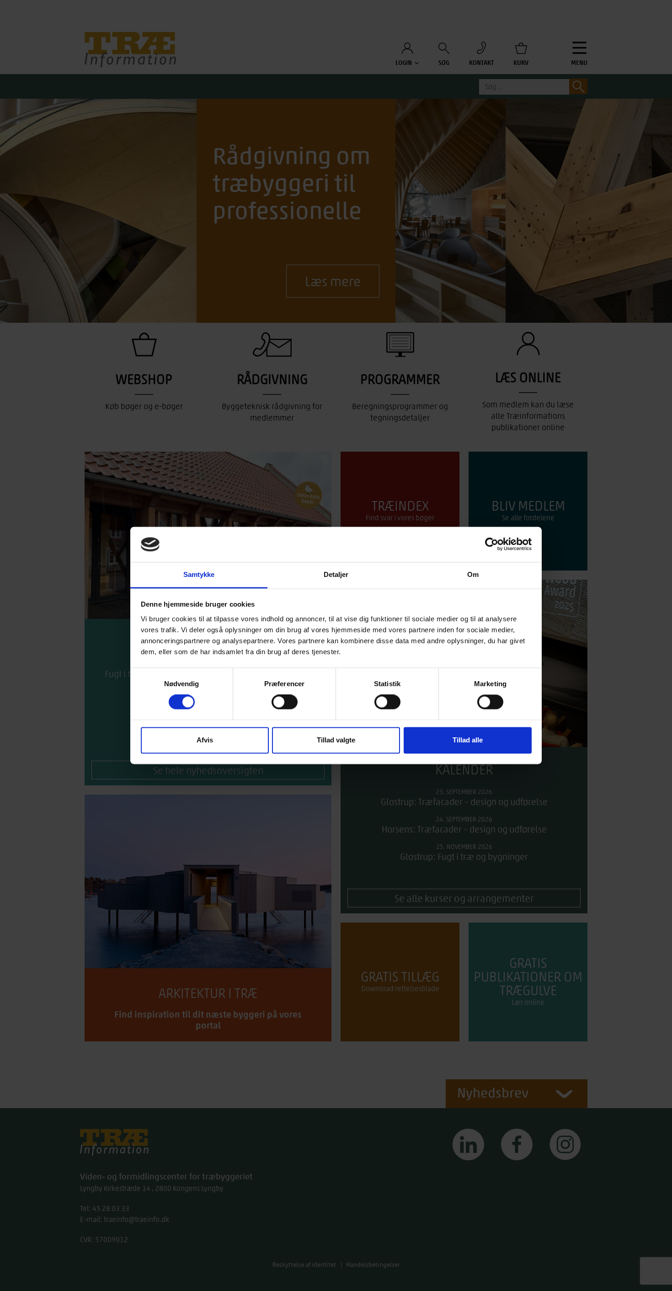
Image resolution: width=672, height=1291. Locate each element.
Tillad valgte (336, 740)
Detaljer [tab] (336, 574)
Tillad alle (468, 740)
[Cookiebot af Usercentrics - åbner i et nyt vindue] (492, 544)
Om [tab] (473, 574)
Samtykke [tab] (199, 574)
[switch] (285, 702)
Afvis (205, 740)
